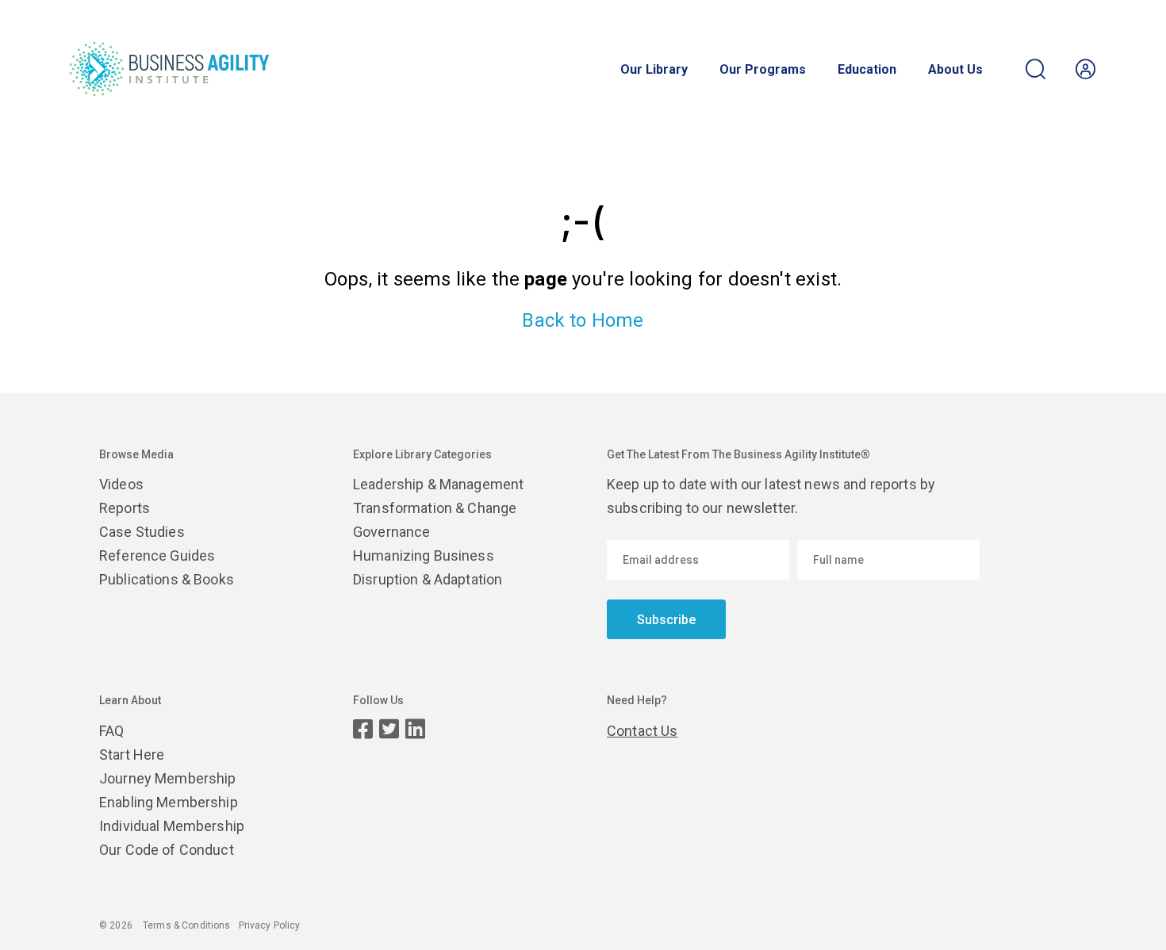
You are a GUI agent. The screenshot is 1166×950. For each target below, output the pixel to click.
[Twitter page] (389, 729)
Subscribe (666, 619)
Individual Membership (171, 826)
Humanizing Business (423, 555)
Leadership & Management (438, 484)
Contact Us (642, 730)
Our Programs (762, 69)
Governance (391, 531)
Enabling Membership (168, 802)
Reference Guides (157, 555)
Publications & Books (166, 579)
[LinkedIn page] (415, 729)
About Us (955, 69)
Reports (124, 508)
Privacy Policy (270, 925)
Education (867, 69)
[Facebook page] (363, 729)
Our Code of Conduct (166, 849)
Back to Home (582, 320)
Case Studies (142, 531)
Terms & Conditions (187, 925)
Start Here (131, 754)
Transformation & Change (434, 508)
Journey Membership (167, 778)
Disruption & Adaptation (427, 579)
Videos (121, 484)
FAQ (111, 730)
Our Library (654, 69)
